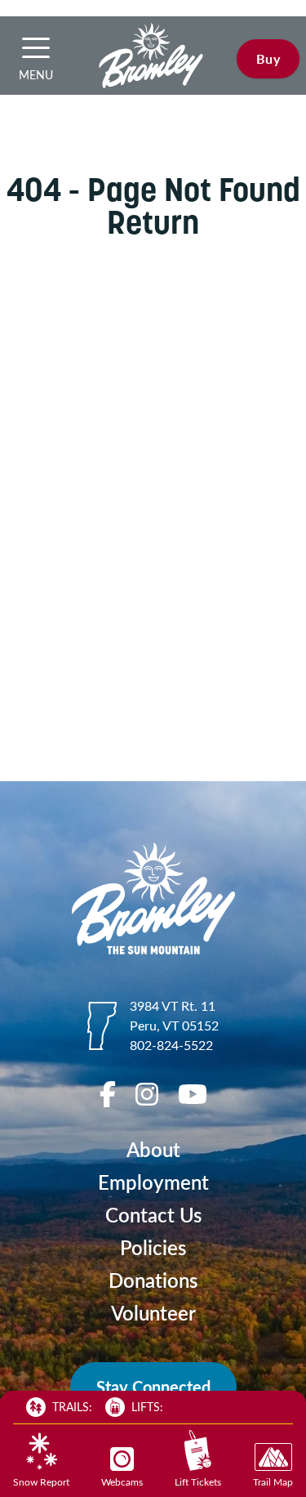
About (153, 1149)
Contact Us (153, 1214)
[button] (35, 47)
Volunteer (153, 1312)
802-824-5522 (171, 1044)
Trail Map (273, 1481)
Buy (268, 58)
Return (153, 222)
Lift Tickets (198, 1481)
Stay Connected (153, 1386)
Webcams (122, 1481)
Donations (153, 1280)
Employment (153, 1182)
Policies (153, 1247)
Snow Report (41, 1481)
